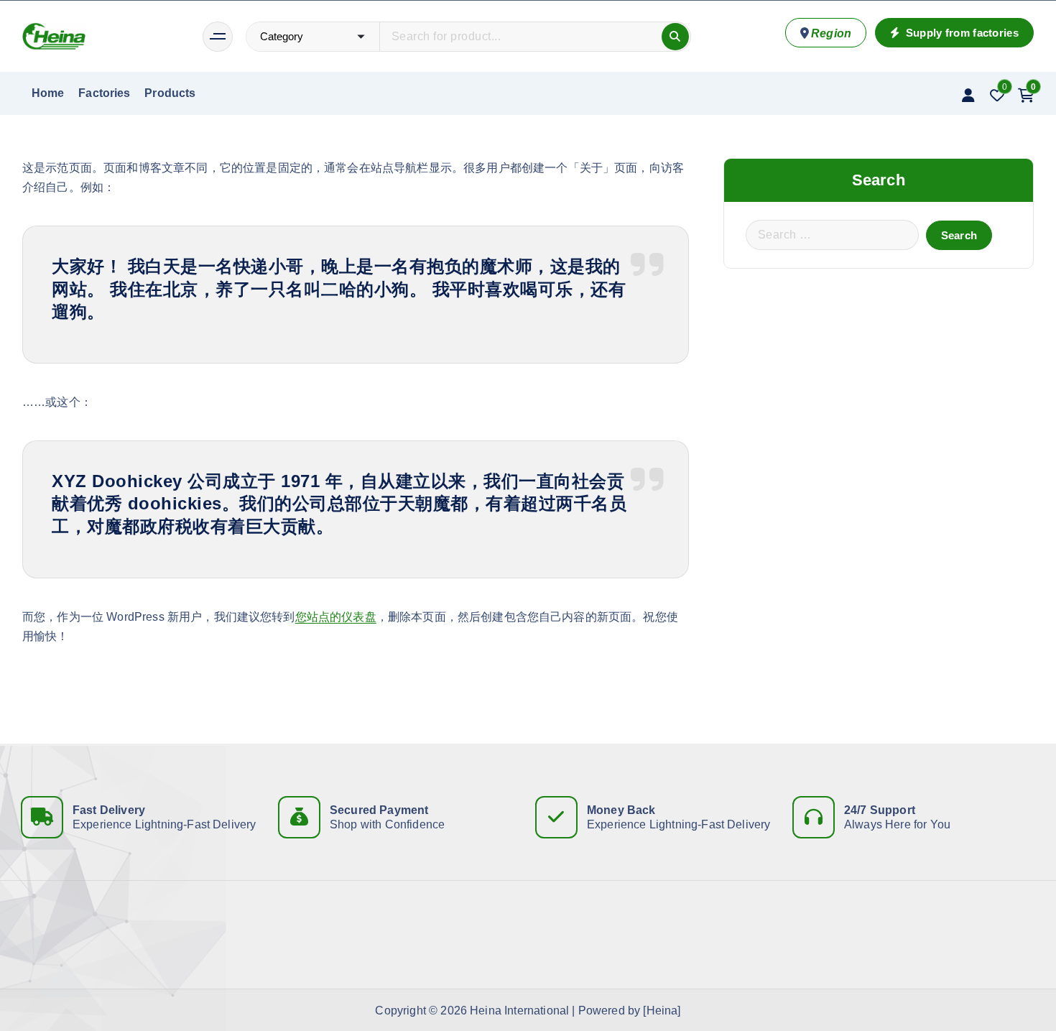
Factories (104, 93)
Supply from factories (960, 33)
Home (48, 93)
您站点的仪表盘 (335, 617)
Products (169, 93)
